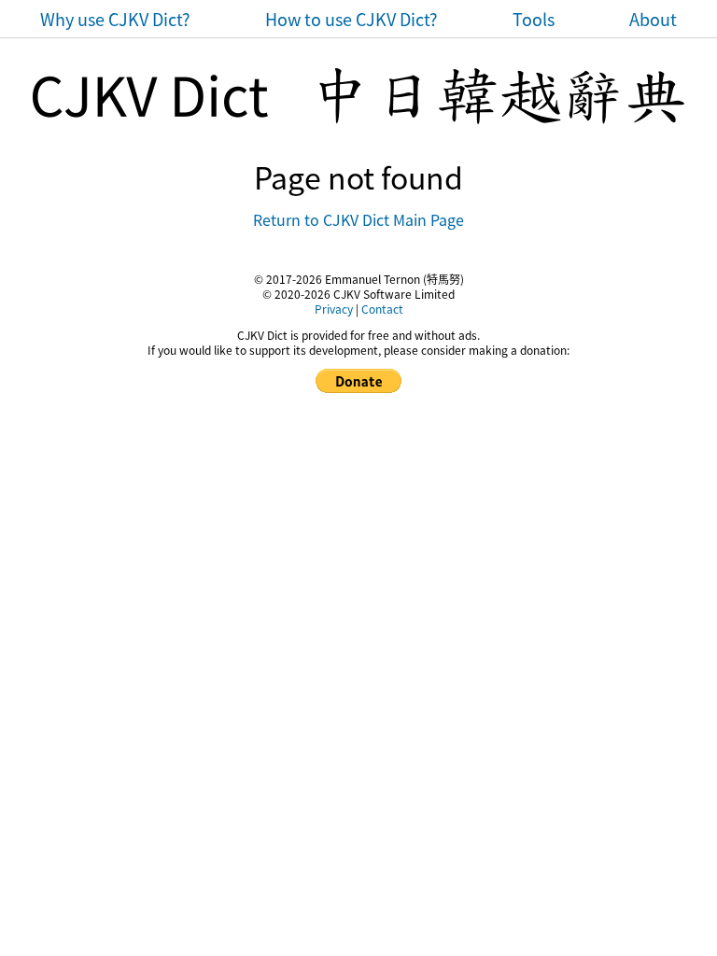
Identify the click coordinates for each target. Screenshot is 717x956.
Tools (534, 19)
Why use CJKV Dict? (115, 19)
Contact (382, 308)
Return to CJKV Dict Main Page (358, 219)
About (653, 19)
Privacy (334, 308)
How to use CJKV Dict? (351, 19)
